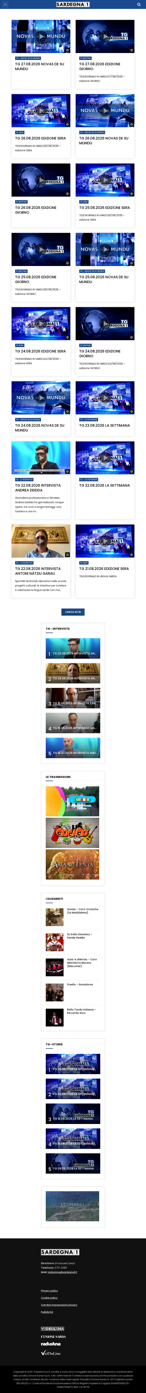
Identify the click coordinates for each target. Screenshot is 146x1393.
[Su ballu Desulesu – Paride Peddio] (55, 942)
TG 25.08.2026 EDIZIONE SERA (104, 207)
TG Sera (20, 132)
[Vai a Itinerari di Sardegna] (72, 1220)
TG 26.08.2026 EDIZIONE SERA (40, 138)
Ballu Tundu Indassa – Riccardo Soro (81, 1011)
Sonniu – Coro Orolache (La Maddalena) (82, 910)
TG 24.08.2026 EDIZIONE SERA (40, 351)
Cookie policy (49, 1298)
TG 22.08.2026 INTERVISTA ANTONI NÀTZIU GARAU (38, 571)
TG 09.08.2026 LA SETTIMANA (73, 1168)
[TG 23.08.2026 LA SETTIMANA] (73, 1064)
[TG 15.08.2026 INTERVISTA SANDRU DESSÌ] (73, 698)
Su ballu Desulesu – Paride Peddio (79, 936)
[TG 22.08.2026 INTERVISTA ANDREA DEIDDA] (73, 648)
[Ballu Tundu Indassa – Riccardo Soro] (55, 1017)
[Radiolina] (51, 1345)
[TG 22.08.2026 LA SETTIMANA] (73, 1089)
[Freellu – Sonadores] (55, 992)
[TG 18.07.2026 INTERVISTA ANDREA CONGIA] (73, 748)
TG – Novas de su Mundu (28, 58)
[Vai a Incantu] (72, 815)
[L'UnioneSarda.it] (53, 1337)
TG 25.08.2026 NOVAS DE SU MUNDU (103, 279)
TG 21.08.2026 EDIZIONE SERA (104, 568)
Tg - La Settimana (88, 419)
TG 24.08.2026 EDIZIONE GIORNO (100, 354)
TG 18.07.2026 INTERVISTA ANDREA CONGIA (83, 753)
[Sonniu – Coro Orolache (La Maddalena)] (55, 917)
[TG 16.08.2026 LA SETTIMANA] (73, 1114)
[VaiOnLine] (51, 1354)
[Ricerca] (138, 4)
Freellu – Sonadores (80, 984)
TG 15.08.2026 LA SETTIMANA (73, 1144)
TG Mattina (85, 58)
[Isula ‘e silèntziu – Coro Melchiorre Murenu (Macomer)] (55, 967)
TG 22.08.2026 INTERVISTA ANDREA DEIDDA (38, 488)
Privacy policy (49, 1290)
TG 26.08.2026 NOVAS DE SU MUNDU (103, 141)
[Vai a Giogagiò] (72, 847)
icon (41, 36)
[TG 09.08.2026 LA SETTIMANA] (73, 1163)
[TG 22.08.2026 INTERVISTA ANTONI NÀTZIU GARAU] (73, 673)
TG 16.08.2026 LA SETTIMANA (73, 1119)
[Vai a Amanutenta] (72, 878)
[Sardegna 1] (73, 4)
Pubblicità (47, 1312)
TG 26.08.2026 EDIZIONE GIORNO (35, 210)
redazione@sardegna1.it (62, 1272)
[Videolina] (52, 1330)
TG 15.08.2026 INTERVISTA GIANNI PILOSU (81, 728)
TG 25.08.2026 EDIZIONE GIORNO (35, 279)
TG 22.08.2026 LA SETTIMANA (104, 485)
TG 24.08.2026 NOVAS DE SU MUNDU (39, 428)
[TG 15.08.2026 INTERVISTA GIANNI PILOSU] (73, 723)
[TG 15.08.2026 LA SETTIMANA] (73, 1138)
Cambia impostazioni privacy (59, 1305)
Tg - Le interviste (24, 479)
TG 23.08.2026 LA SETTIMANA (104, 425)
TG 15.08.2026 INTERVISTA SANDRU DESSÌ (81, 703)
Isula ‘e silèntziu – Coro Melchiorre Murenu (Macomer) (82, 963)
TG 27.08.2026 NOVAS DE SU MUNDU (39, 66)
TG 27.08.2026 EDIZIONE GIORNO (99, 66)
